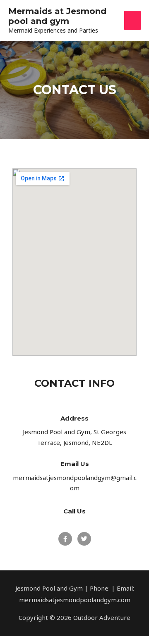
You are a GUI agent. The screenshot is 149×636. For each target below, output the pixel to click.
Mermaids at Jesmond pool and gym (57, 16)
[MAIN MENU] (132, 20)
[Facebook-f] (65, 539)
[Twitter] (84, 539)
